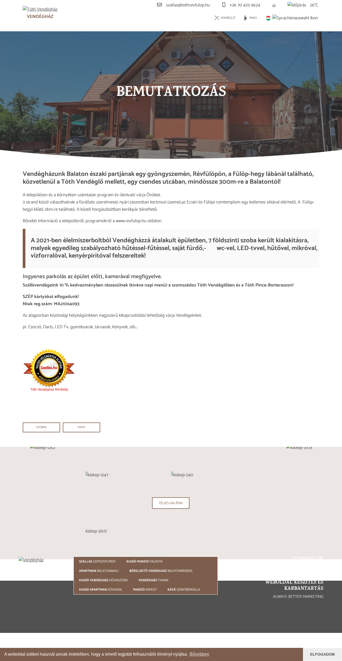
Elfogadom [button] (322, 654)
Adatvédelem (304, 568)
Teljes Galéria (171, 503)
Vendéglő (227, 18)
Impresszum (264, 568)
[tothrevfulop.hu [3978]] (299, 503)
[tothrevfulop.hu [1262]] (43, 503)
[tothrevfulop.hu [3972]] (171, 531)
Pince (252, 18)
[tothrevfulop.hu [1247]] (128, 475)
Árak (81, 427)
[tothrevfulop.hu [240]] (213, 475)
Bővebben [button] (199, 654)
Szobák (41, 427)
